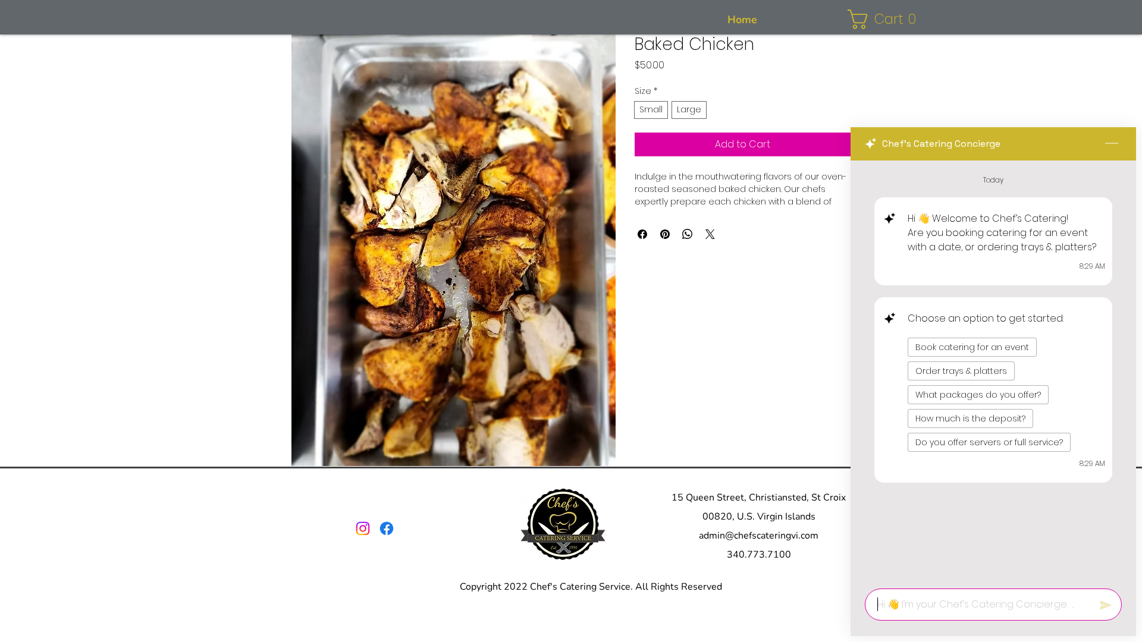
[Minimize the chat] (1111, 143)
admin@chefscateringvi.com (758, 535)
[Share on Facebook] (642, 234)
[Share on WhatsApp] (687, 234)
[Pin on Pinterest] (665, 234)
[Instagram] (363, 528)
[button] (886, 19)
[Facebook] (387, 528)
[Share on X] (710, 234)
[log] (993, 370)
